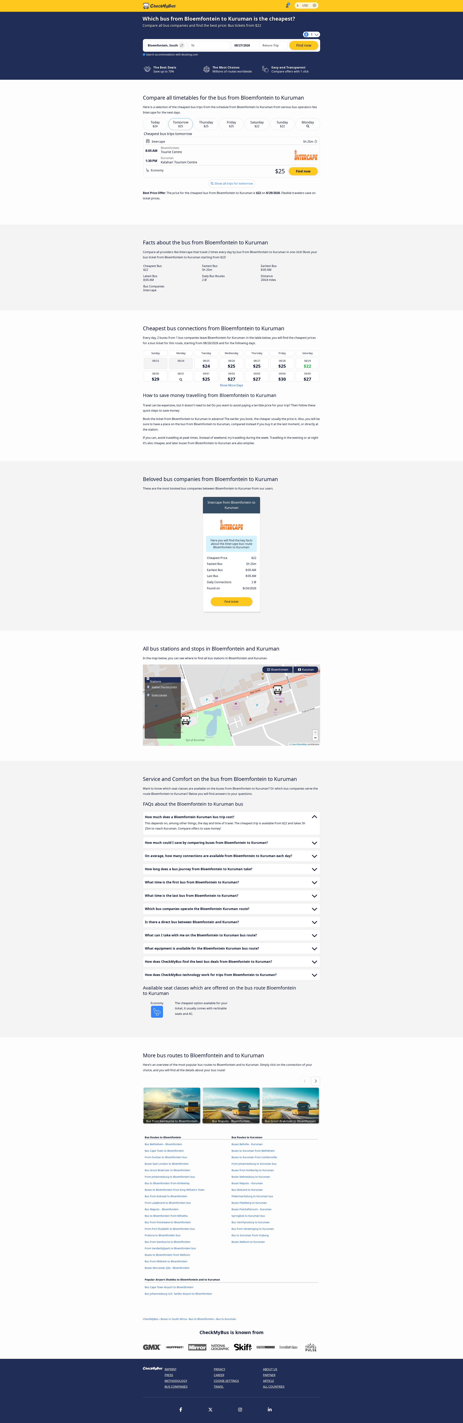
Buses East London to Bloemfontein (167, 1163)
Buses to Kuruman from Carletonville (254, 1157)
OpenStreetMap (299, 744)
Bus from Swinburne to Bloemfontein (167, 1241)
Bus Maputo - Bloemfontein (162, 1209)
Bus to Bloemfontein (201, 1319)
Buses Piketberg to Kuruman (249, 1202)
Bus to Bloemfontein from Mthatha (166, 1215)
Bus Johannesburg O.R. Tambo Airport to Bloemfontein (178, 1293)
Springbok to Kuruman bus (248, 1215)
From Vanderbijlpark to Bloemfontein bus (170, 1248)
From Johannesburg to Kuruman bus (254, 1163)
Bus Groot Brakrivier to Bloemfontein (167, 1170)
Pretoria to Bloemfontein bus (162, 1235)
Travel (219, 1387)
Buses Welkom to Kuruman (248, 1241)
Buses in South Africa (174, 1319)
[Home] (159, 6)
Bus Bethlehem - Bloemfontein (163, 1144)
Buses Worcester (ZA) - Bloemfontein (167, 1268)
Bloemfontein (279, 669)
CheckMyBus (150, 1319)
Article (268, 1381)
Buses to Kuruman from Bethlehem (253, 1150)
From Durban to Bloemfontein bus (166, 1157)
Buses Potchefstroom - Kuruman (251, 1209)
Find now (303, 171)
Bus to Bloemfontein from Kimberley (167, 1183)
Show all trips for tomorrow (233, 183)
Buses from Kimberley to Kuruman (253, 1170)
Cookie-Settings (226, 1381)
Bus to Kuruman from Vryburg (250, 1235)
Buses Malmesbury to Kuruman (251, 1176)
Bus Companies (176, 1387)
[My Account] (287, 5)
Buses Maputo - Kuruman (247, 1183)
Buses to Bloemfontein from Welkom (167, 1255)
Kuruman (307, 669)
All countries (273, 1387)
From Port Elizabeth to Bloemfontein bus (170, 1228)
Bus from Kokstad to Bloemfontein (166, 1196)
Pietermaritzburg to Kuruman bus (252, 1196)
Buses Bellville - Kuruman (247, 1144)
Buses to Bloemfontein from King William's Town (174, 1189)
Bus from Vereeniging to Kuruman (253, 1228)
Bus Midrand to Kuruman (247, 1189)
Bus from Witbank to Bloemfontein (166, 1261)
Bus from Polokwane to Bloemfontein (168, 1222)
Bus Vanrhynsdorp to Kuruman (251, 1222)
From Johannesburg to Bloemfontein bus (170, 1176)
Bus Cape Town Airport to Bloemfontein (169, 1287)
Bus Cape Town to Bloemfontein (164, 1150)
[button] (185, 720)
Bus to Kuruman (226, 1319)
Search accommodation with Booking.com (172, 54)
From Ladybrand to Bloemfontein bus (168, 1202)
